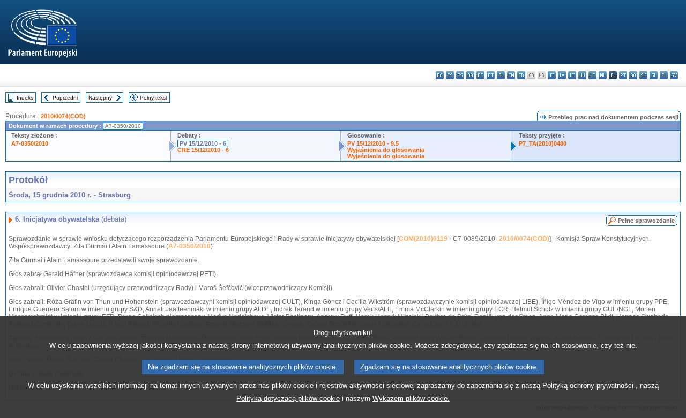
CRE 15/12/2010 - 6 (203, 150)
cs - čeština (460, 75)
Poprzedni (65, 98)
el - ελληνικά (501, 75)
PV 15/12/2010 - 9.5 (373, 143)
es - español (450, 75)
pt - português (623, 75)
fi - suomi (664, 75)
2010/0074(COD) (63, 116)
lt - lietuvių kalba (572, 75)
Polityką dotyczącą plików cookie (288, 398)
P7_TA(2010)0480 (542, 143)
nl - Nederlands (603, 75)
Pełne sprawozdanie (646, 220)
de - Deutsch (480, 75)
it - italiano (552, 75)
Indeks (25, 98)
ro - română (633, 75)
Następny (100, 98)
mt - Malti (592, 75)
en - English (511, 75)
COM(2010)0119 (423, 238)
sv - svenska (674, 75)
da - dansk (470, 75)
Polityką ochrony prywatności (587, 386)
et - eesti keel (491, 75)
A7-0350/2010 (29, 143)
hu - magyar (582, 75)
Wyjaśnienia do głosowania (385, 150)
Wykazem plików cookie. (411, 398)
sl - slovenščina (654, 75)
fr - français (521, 75)
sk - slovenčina (643, 75)
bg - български (440, 75)
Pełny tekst (153, 98)
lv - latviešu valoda (562, 75)
